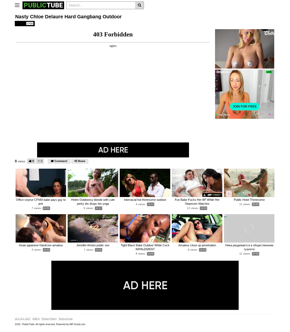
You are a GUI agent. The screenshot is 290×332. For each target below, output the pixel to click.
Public (24, 23)
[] (139, 5)
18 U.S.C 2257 (23, 318)
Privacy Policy (49, 318)
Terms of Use (66, 318)
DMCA (36, 318)
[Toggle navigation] (18, 4)
